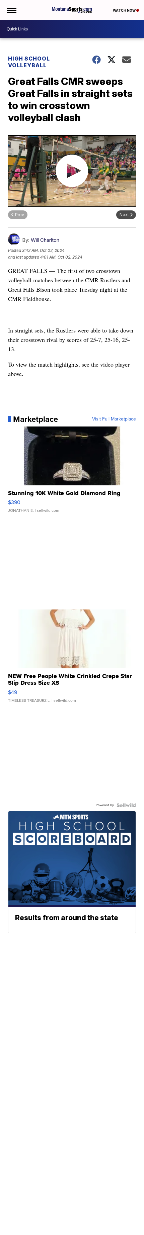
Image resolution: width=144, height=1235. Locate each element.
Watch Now (124, 10)
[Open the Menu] (11, 10)
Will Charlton (45, 240)
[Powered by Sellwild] (126, 805)
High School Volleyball (29, 62)
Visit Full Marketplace (114, 419)
